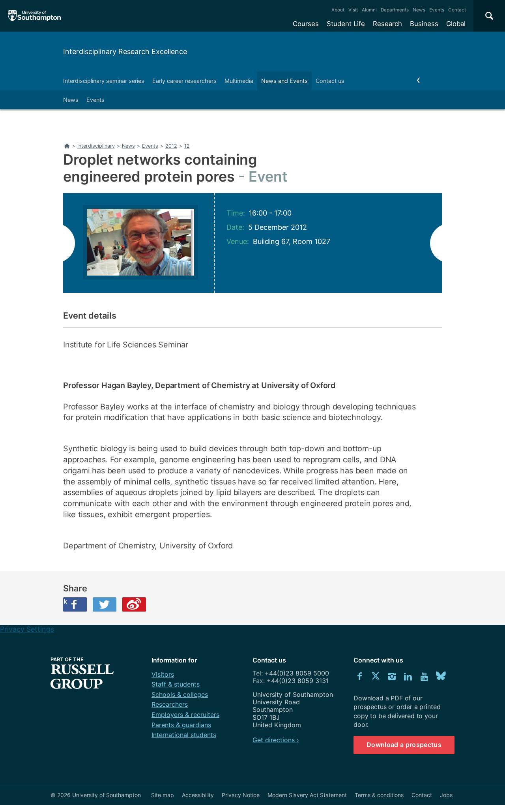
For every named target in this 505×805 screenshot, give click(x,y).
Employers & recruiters (185, 715)
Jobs (446, 795)
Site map (162, 795)
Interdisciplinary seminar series (103, 80)
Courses (306, 24)
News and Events (284, 80)
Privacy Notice (241, 795)
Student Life (346, 24)
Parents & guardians (181, 725)
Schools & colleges (180, 694)
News (419, 10)
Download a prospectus (404, 745)
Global (456, 24)
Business (424, 24)
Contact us (330, 80)
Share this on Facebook (65, 601)
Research (387, 24)
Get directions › (275, 740)
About (337, 10)
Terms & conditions (379, 795)
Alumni (369, 10)
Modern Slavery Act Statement (307, 795)
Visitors (163, 674)
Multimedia (238, 80)
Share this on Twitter (104, 604)
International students (184, 735)
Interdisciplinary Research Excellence (125, 51)
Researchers (170, 704)
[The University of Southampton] (34, 16)
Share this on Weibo (134, 604)
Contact (457, 10)
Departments (395, 10)
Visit (353, 10)
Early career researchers (184, 80)
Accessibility (198, 795)
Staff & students (176, 684)
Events (436, 10)
